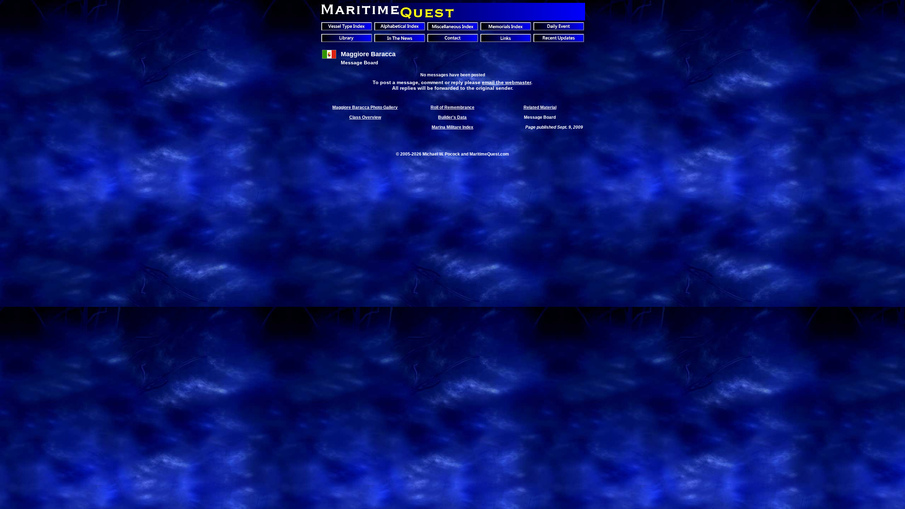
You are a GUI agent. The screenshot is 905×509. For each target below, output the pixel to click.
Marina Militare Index (452, 127)
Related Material (540, 107)
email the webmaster (506, 82)
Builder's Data (452, 117)
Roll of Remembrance (452, 107)
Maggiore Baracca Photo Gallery (365, 107)
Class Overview (365, 117)
